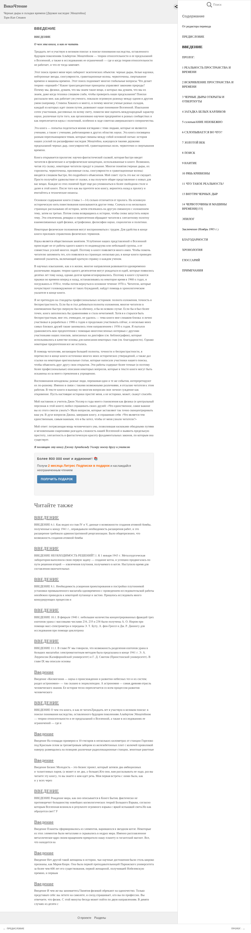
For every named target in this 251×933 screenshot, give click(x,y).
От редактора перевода (196, 26)
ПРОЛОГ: (188, 57)
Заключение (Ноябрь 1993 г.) (200, 229)
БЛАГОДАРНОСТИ (195, 239)
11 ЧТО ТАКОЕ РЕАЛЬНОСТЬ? (203, 183)
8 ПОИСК (188, 153)
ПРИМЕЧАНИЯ (192, 270)
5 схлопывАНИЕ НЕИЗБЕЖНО (202, 122)
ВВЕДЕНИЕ (46, 517)
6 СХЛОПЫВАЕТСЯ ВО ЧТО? (202, 132)
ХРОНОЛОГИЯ (192, 250)
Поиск (213, 4)
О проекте (84, 917)
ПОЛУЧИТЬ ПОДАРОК (57, 479)
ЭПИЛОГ (188, 219)
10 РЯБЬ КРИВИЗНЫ (196, 173)
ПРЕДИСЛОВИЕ (193, 36)
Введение (44, 672)
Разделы (100, 917)
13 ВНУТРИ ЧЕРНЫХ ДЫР (200, 194)
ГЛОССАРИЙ (191, 260)
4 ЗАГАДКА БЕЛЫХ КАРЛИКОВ (204, 111)
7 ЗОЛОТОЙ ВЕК (193, 142)
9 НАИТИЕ (189, 163)
